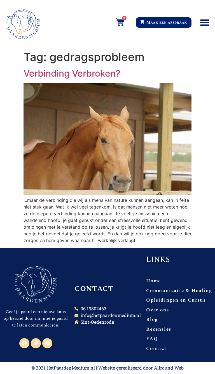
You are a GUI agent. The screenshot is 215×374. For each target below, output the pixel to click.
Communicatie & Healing (179, 290)
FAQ (152, 338)
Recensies (158, 329)
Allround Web (169, 368)
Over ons (157, 310)
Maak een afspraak (165, 22)
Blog (152, 319)
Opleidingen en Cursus (176, 300)
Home (153, 281)
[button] (204, 22)
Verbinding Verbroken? (72, 73)
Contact (156, 348)
